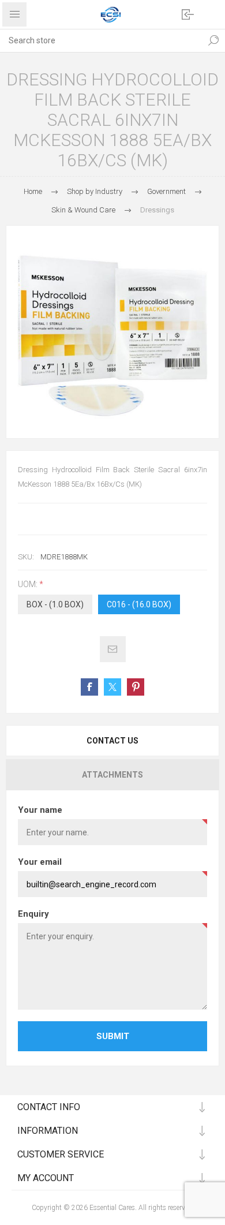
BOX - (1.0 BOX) (55, 604)
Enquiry (33, 914)
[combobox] (101, 40)
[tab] (112, 740)
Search (213, 40)
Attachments (112, 774)
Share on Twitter (112, 687)
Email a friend (113, 649)
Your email (40, 862)
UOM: (28, 584)
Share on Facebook (89, 687)
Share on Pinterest (135, 687)
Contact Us (112, 740)
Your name (40, 810)
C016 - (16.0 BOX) (139, 604)
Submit (112, 1036)
